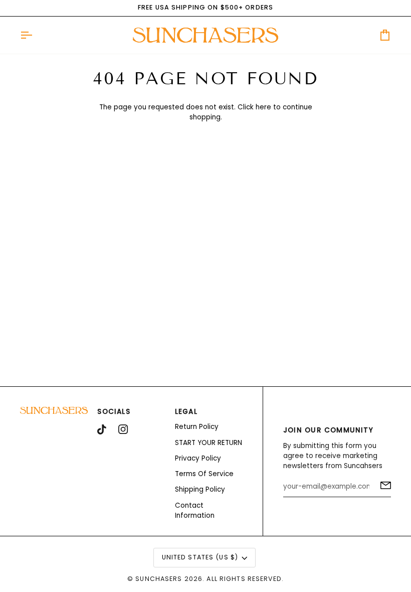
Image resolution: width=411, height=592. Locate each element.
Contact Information (195, 510)
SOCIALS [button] (113, 411)
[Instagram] (123, 429)
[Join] (382, 485)
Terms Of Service (204, 474)
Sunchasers (158, 578)
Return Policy (197, 426)
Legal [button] (186, 411)
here (263, 107)
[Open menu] (35, 35)
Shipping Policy (200, 489)
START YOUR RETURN (208, 443)
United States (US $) (200, 557)
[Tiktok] (101, 429)
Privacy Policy (198, 458)
